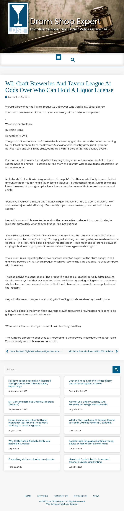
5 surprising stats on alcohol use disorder (31, 459)
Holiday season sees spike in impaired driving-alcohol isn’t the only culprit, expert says (29, 383)
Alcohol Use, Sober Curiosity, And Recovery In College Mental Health (88, 403)
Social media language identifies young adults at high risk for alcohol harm (91, 442)
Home (28, 496)
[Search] (116, 369)
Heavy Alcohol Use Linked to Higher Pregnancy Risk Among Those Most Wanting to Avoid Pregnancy (28, 422)
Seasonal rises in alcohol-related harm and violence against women (90, 382)
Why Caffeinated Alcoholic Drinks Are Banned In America (29, 442)
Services (42, 496)
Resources (80, 496)
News (96, 496)
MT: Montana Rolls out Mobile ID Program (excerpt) (31, 403)
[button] (58, 57)
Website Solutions (69, 504)
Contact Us (61, 496)
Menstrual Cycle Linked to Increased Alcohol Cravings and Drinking (89, 460)
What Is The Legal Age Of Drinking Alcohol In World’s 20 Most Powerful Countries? (92, 421)
